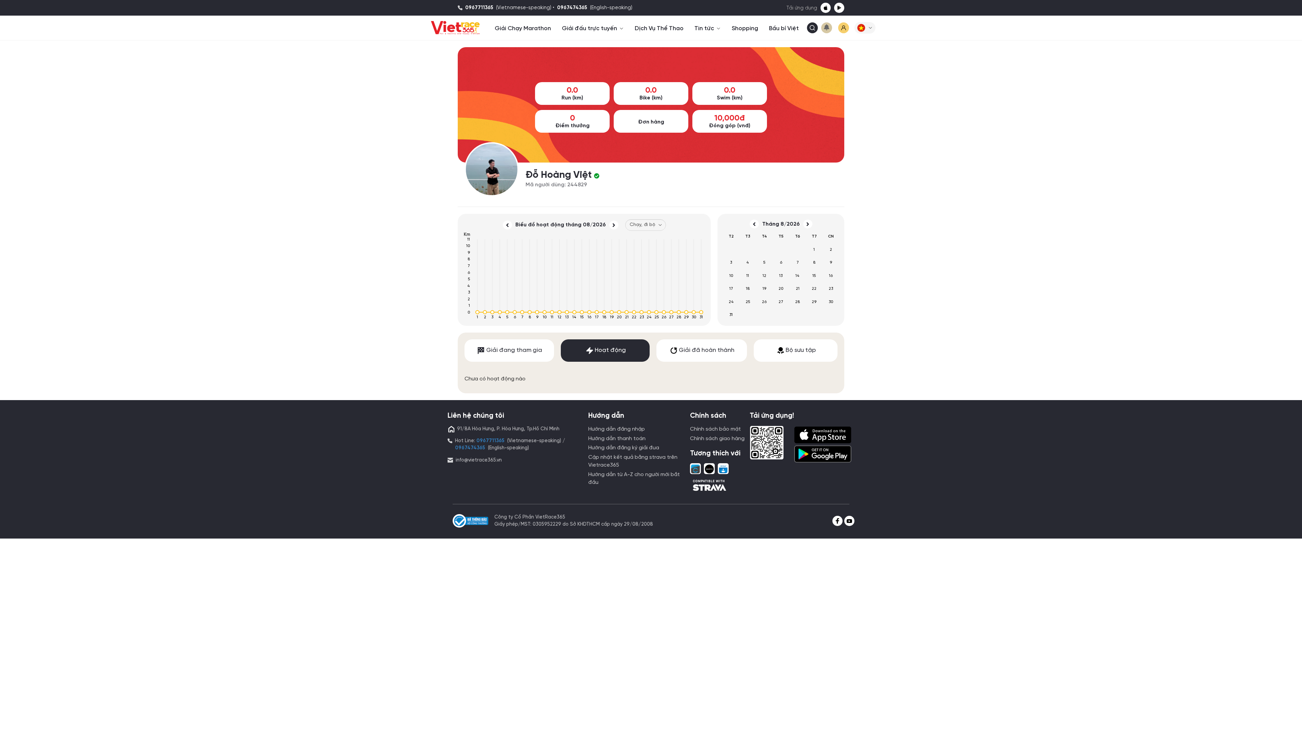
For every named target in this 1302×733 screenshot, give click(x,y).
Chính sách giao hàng (717, 438)
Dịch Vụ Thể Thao (659, 28)
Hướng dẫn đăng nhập (616, 429)
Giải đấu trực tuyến (590, 28)
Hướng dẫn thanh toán (617, 438)
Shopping (745, 28)
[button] (864, 28)
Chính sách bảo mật (715, 429)
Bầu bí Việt (784, 28)
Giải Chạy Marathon (523, 28)
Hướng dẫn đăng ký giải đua (623, 448)
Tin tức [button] (704, 28)
